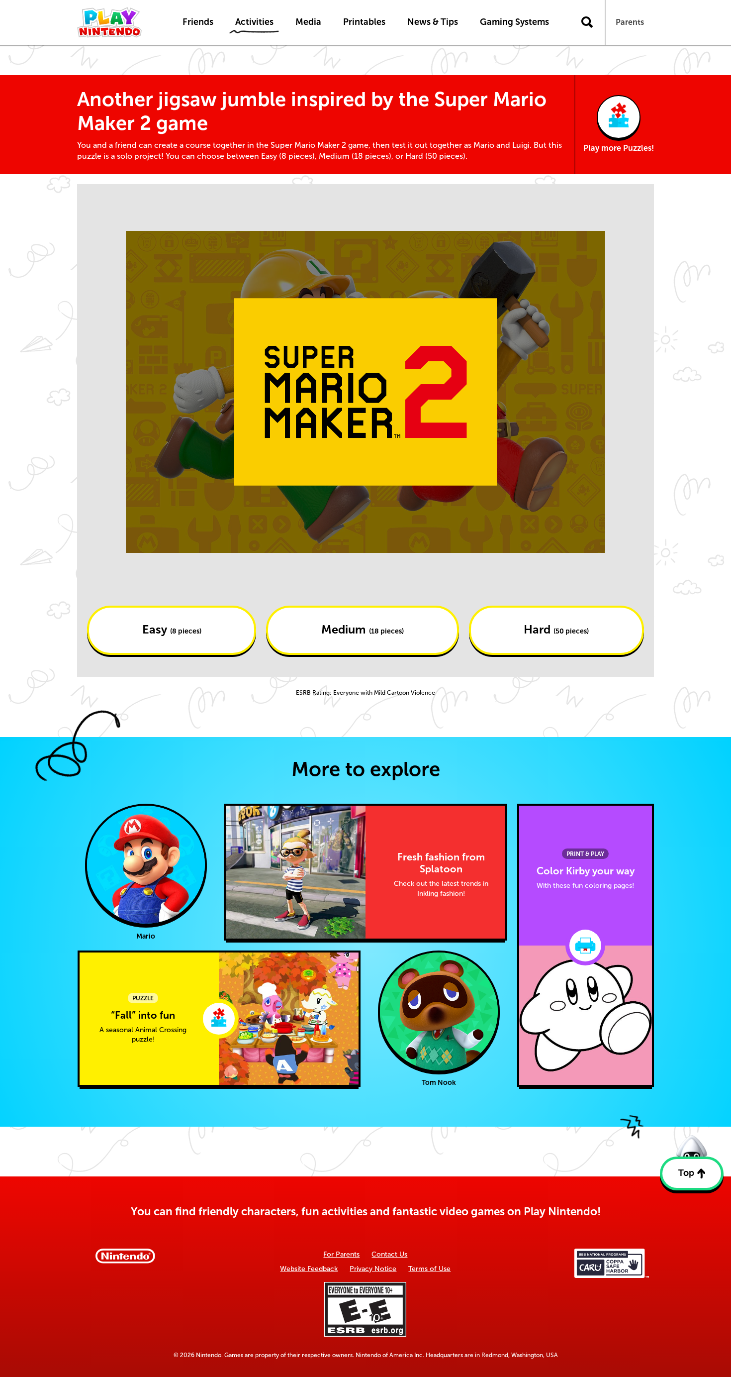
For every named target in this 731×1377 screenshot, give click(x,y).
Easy (171, 629)
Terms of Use (429, 1268)
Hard (556, 629)
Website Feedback (309, 1268)
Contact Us (389, 1254)
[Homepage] (119, 22)
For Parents (341, 1254)
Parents (630, 22)
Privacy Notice (373, 1268)
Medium (362, 629)
